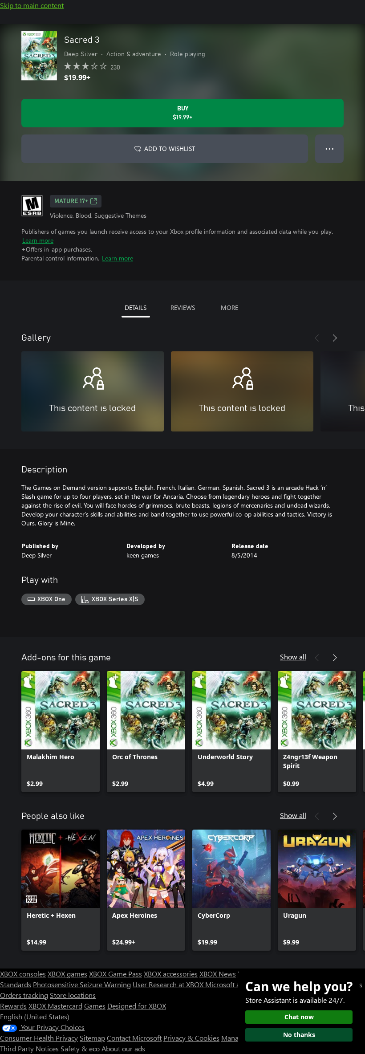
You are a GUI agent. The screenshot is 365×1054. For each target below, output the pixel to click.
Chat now (299, 1017)
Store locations (73, 995)
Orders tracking (24, 995)
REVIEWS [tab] (182, 307)
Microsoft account (232, 984)
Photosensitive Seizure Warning (82, 984)
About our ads (123, 1048)
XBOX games (67, 973)
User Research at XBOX (169, 984)
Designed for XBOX (136, 1005)
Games (94, 1005)
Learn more (37, 240)
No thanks (299, 1034)
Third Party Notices (29, 1048)
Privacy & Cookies (191, 1037)
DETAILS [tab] (135, 307)
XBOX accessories (171, 973)
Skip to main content (32, 5)
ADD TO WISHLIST (169, 148)
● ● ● (329, 148)
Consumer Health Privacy (39, 1037)
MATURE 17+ (71, 201)
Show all (293, 656)
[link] (60, 731)
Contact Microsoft (134, 1037)
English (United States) (34, 1016)
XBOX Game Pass (115, 973)
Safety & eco (80, 1048)
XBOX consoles (23, 973)
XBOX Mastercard (55, 1005)
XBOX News (217, 973)
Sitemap (92, 1037)
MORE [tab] (229, 307)
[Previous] (317, 338)
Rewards (13, 1005)
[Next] (335, 338)
